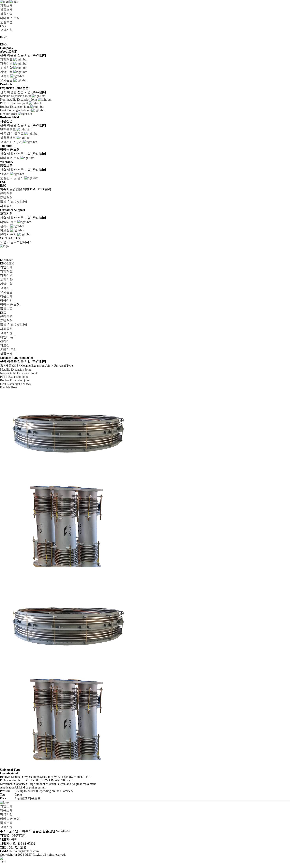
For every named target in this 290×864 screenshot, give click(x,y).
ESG (3, 26)
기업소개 (6, 5)
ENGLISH (7, 263)
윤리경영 (6, 193)
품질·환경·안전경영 (14, 201)
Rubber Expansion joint (15, 106)
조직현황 (6, 67)
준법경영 (6, 197)
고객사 (5, 76)
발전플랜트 (8, 129)
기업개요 (6, 59)
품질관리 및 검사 (12, 178)
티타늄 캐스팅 (10, 18)
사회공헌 (6, 206)
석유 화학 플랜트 (12, 133)
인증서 (5, 174)
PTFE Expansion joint (14, 103)
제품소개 (6, 9)
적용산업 (6, 13)
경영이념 (6, 63)
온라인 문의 (8, 234)
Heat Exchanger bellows (15, 110)
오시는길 (6, 80)
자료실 (5, 230)
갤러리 (5, 226)
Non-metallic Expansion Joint (19, 99)
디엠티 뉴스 (8, 222)
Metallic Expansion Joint (16, 96)
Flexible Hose (9, 113)
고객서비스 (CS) (11, 142)
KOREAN (7, 260)
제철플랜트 (8, 137)
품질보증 (6, 22)
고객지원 (6, 29)
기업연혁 (6, 72)
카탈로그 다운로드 (28, 798)
